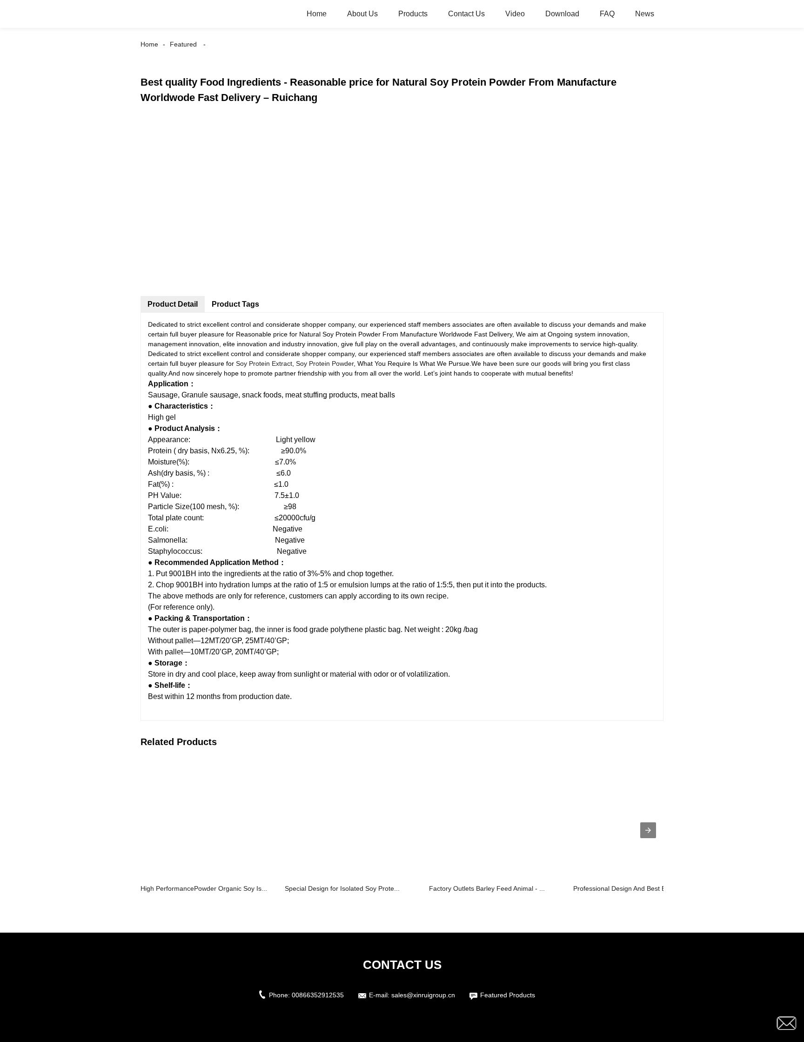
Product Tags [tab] (235, 304)
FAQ (607, 14)
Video (515, 14)
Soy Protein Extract (264, 363)
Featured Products (507, 995)
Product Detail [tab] (172, 304)
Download (562, 14)
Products (413, 14)
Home (317, 14)
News (644, 14)
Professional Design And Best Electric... (631, 888)
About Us (362, 14)
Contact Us (466, 14)
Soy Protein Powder (325, 363)
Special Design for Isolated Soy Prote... (342, 888)
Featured (183, 44)
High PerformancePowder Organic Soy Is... (204, 888)
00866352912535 (318, 995)
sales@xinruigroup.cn (423, 995)
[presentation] (648, 830)
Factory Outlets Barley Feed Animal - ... (487, 888)
